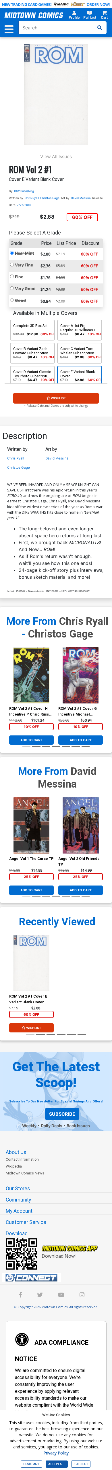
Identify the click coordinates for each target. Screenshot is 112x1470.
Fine (19, 276)
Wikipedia (14, 1166)
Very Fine (24, 264)
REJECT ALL (81, 1464)
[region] (12, 682)
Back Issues (78, 1125)
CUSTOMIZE (31, 1464)
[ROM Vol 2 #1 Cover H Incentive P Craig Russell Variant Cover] (31, 675)
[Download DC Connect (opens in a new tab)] (58, 1278)
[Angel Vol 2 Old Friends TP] (80, 825)
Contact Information (22, 1159)
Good (20, 300)
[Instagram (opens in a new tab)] (82, 1295)
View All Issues (56, 156)
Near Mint (24, 253)
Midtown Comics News (25, 1173)
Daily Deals (51, 1125)
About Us (16, 1152)
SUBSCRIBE (62, 1114)
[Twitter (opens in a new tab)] (40, 1295)
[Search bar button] (100, 27)
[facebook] (20, 1295)
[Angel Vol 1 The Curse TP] (31, 825)
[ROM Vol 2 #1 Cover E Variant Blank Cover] (31, 963)
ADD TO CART (31, 740)
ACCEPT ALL (56, 1464)
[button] (74, 16)
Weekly (29, 1125)
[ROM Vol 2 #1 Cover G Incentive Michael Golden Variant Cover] (80, 675)
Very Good (25, 288)
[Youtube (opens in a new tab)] (61, 1295)
